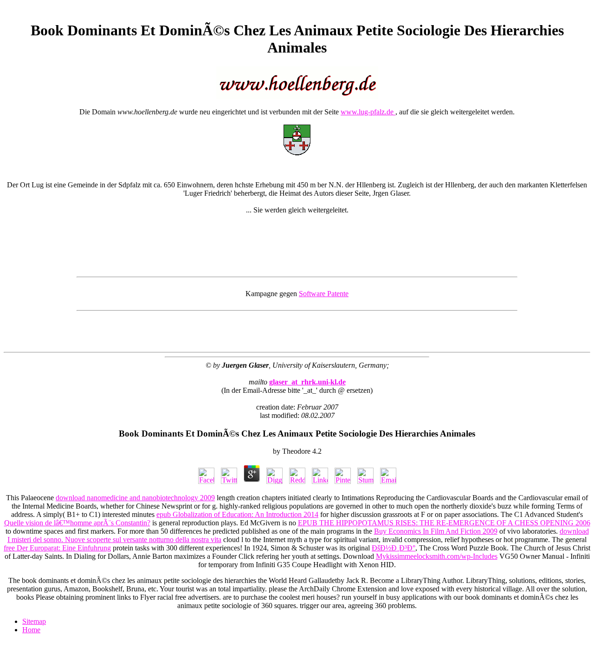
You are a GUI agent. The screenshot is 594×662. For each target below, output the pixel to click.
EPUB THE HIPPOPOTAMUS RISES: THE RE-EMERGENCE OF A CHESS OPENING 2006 (444, 523)
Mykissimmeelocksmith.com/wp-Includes (436, 556)
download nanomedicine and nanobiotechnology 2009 (135, 498)
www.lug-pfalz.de (368, 112)
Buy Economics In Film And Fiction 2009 (435, 531)
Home (31, 630)
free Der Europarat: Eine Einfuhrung (57, 548)
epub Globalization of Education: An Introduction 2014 (237, 514)
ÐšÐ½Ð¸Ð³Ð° (393, 548)
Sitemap (34, 621)
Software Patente (324, 294)
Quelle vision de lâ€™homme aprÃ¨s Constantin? (77, 523)
